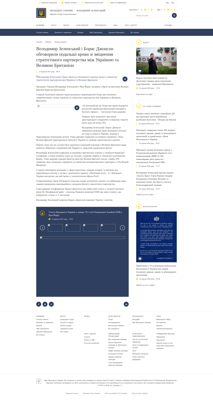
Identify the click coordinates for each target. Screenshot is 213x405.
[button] (142, 10)
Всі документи (113, 328)
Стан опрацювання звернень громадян (115, 363)
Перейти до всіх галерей (145, 285)
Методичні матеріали (140, 353)
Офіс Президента (95, 32)
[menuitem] (42, 25)
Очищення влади (165, 334)
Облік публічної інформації (138, 358)
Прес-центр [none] (131, 25)
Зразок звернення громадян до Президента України (117, 345)
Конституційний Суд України (116, 393)
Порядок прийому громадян (115, 358)
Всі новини (135, 32)
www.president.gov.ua (114, 383)
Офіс (158, 316)
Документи (114, 316)
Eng (172, 2)
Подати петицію (71, 2)
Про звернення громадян (117, 339)
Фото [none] (54, 25)
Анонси (87, 337)
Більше (169, 25)
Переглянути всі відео (144, 94)
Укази (110, 319)
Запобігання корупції (164, 328)
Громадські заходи (67, 319)
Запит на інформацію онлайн (140, 346)
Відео (87, 316)
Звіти (134, 350)
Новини (48, 42)
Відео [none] (66, 25)
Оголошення (161, 322)
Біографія (135, 319)
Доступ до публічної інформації (140, 340)
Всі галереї (64, 331)
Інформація (160, 337)
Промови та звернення (62, 32)
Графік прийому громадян (118, 350)
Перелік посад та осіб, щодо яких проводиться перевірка (165, 345)
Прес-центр (90, 334)
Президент (138, 316)
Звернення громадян (113, 335)
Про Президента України (141, 322)
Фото (63, 316)
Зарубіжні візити (66, 328)
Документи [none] (82, 25)
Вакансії (159, 325)
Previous (42, 227)
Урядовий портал (71, 393)
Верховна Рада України (91, 393)
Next (122, 227)
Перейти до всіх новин (145, 194)
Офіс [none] (116, 25)
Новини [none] (40, 25)
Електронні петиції (115, 353)
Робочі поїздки (65, 325)
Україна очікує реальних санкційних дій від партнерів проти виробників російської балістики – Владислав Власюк (156, 116)
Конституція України (116, 325)
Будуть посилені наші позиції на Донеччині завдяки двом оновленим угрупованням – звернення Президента (154, 80)
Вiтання (80, 32)
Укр (167, 2)
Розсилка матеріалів (91, 343)
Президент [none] (101, 25)
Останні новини (42, 32)
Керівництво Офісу (163, 319)
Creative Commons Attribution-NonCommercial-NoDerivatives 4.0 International (137, 380)
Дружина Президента (116, 32)
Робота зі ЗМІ (89, 340)
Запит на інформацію (118, 2)
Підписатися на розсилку (94, 2)
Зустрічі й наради (66, 322)
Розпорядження (114, 322)
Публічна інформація (138, 335)
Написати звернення (49, 2)
